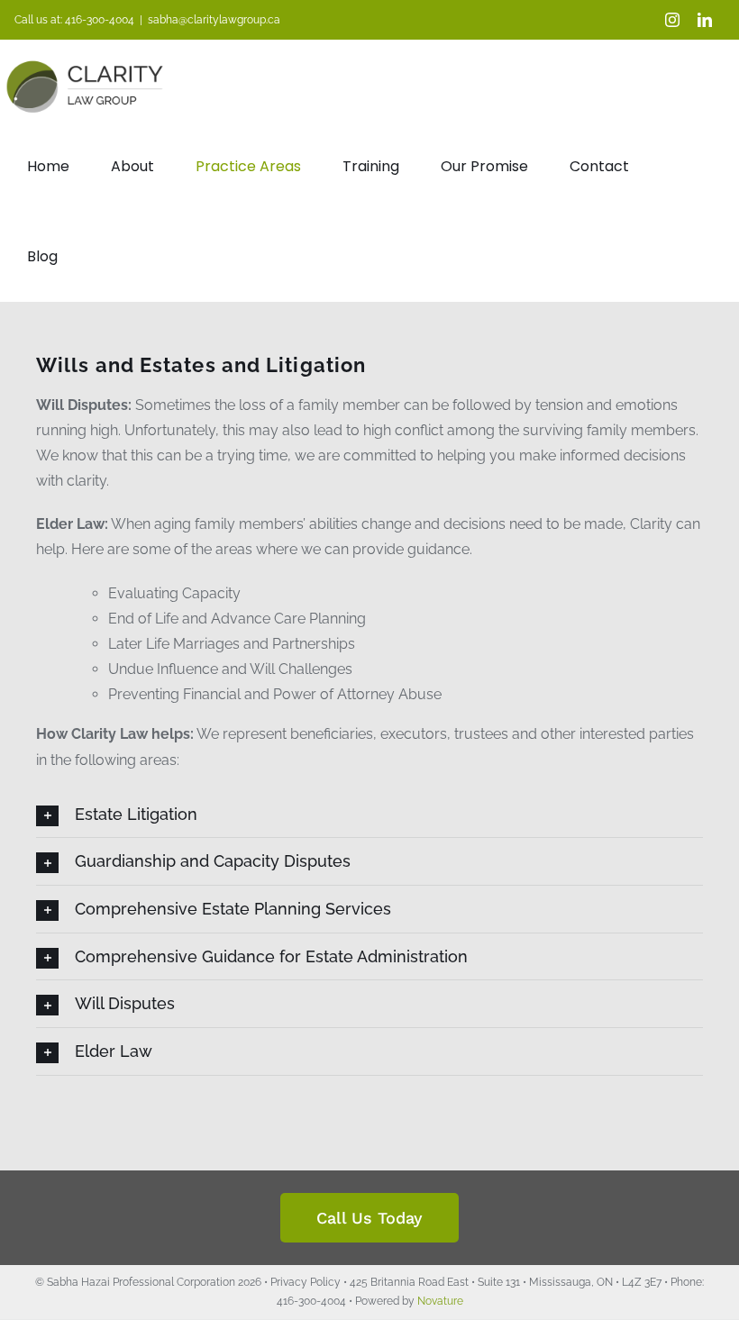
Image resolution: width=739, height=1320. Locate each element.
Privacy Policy (305, 1282)
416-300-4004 (99, 20)
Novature (440, 1301)
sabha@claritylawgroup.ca (214, 20)
